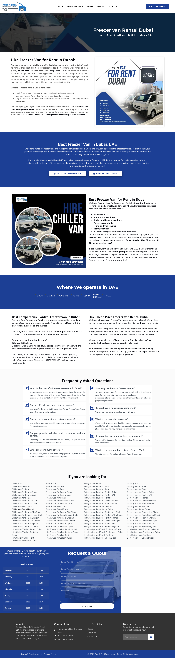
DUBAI (40, 295)
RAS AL (96, 294)
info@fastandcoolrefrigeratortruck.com (65, 114)
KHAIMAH (97, 297)
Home (60, 6)
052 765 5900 (157, 6)
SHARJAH (51, 295)
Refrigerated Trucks (58, 70)
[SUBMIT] (151, 637)
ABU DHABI (64, 295)
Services (89, 6)
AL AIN (76, 295)
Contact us (112, 6)
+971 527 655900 (30, 114)
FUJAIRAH (87, 295)
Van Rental (127, 203)
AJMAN (109, 295)
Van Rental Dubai (74, 6)
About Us (100, 6)
